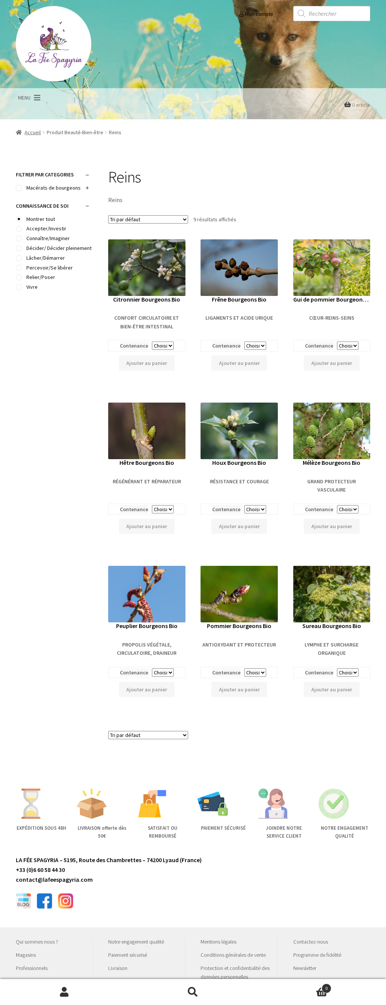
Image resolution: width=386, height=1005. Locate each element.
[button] (24, 97)
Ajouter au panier (146, 363)
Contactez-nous (310, 941)
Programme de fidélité (317, 954)
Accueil (33, 132)
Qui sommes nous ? (37, 941)
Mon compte (258, 14)
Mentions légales (218, 941)
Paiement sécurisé (127, 954)
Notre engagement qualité (136, 941)
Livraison (117, 968)
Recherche (193, 992)
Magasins (26, 954)
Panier (292, 985)
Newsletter (304, 968)
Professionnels (31, 968)
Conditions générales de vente (233, 954)
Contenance (134, 345)
